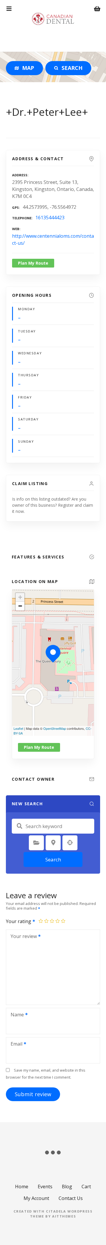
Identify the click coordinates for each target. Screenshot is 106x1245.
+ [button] (20, 597)
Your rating (19, 921)
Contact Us (71, 1198)
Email (15, 1044)
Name (15, 1015)
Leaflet (18, 728)
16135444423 (49, 217)
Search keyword (19, 826)
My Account (36, 1198)
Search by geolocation (70, 842)
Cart (86, 1186)
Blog (67, 1186)
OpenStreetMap (54, 728)
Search (53, 859)
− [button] (20, 606)
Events (45, 1186)
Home (21, 1186)
